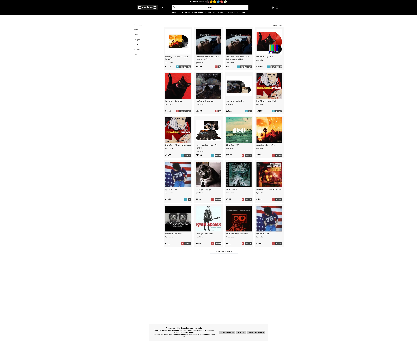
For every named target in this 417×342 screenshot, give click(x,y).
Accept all (241, 332)
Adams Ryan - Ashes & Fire (265, 145)
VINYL (174, 12)
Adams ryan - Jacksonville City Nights (269, 189)
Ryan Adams (169, 63)
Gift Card (241, 12)
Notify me (279, 111)
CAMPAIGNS (231, 12)
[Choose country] (273, 8)
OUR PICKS (222, 12)
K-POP (194, 12)
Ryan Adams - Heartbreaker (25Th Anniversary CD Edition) (207, 58)
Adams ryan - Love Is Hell (173, 233)
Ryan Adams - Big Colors (264, 56)
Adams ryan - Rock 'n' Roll (204, 233)
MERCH (200, 12)
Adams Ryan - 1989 (232, 145)
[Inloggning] (277, 7)
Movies (188, 12)
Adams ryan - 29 (231, 189)
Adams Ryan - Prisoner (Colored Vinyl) (178, 145)
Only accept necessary (256, 332)
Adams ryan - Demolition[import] (237, 233)
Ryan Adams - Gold (171, 189)
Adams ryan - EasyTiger (203, 189)
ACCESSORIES (210, 12)
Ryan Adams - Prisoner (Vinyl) (266, 101)
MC (182, 12)
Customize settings (227, 332)
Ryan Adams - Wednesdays (204, 101)
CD (179, 12)
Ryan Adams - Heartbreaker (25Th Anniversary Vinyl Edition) (237, 58)
